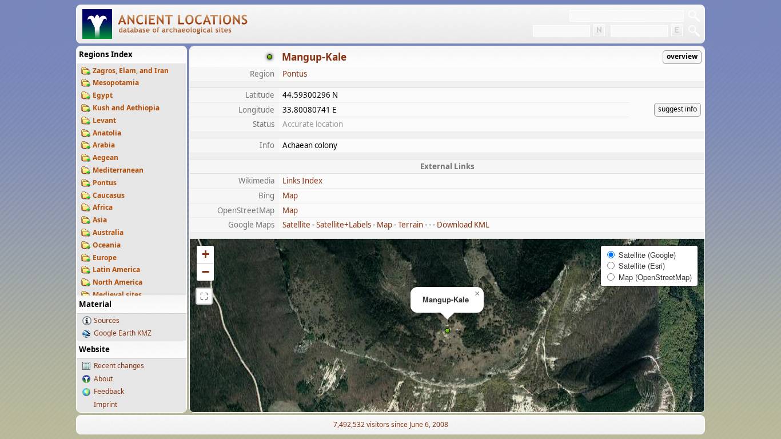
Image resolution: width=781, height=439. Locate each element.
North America (117, 282)
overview (682, 56)
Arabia (104, 145)
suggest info (677, 109)
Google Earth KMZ (123, 333)
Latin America (116, 269)
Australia (108, 232)
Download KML (463, 225)
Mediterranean (118, 170)
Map (290, 195)
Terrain (410, 225)
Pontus (105, 182)
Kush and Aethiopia (126, 108)
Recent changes (119, 365)
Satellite (296, 225)
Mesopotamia (116, 82)
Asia (100, 220)
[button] (447, 330)
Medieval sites (117, 295)
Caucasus (109, 195)
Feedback (109, 391)
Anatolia (107, 133)
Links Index (302, 180)
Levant (104, 120)
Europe (105, 257)
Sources (106, 320)
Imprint (105, 404)
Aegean (105, 157)
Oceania (107, 245)
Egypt (103, 95)
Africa (103, 207)
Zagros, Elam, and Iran (131, 70)
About (103, 379)
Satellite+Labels (343, 225)
